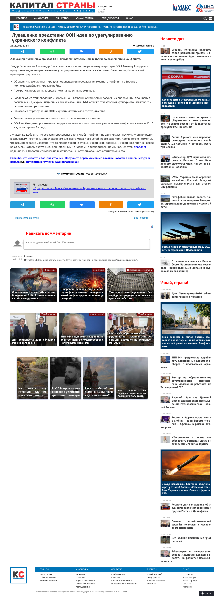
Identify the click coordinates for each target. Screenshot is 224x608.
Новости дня (172, 38)
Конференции (118, 574)
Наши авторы (189, 577)
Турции (106, 27)
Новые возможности (85, 584)
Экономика (50, 270)
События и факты (48, 577)
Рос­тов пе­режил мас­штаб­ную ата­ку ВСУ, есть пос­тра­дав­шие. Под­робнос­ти (186, 248)
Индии (52, 27)
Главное (21, 18)
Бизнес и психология (121, 581)
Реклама (187, 584)
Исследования (83, 587)
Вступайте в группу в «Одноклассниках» (53, 162)
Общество (62, 18)
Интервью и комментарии (140, 270)
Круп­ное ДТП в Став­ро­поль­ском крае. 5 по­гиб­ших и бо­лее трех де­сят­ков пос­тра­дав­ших (186, 102)
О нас (129, 18)
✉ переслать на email (26, 218)
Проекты (152, 569)
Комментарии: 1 (144, 46)
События (45, 569)
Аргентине (93, 27)
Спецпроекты (110, 18)
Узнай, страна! (85, 18)
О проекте (188, 574)
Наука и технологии (85, 581)
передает (140, 147)
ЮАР (82, 27)
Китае (61, 27)
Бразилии (72, 27)
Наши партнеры (190, 581)
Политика (80, 577)
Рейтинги (151, 584)
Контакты (187, 587)
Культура (115, 577)
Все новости (141, 218)
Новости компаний (156, 581)
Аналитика (41, 18)
